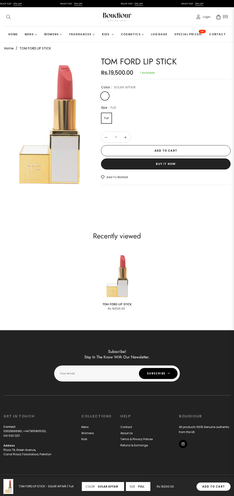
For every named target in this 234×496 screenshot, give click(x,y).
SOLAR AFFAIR (104, 96)
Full (106, 118)
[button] (8, 17)
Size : (108, 107)
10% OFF (11, 3)
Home (9, 48)
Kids (84, 439)
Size (132, 486)
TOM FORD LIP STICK (117, 304)
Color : (118, 87)
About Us (126, 433)
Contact (126, 427)
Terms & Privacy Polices (136, 439)
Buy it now (166, 164)
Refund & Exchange (134, 445)
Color (90, 486)
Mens (85, 427)
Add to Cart (213, 486)
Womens (87, 433)
